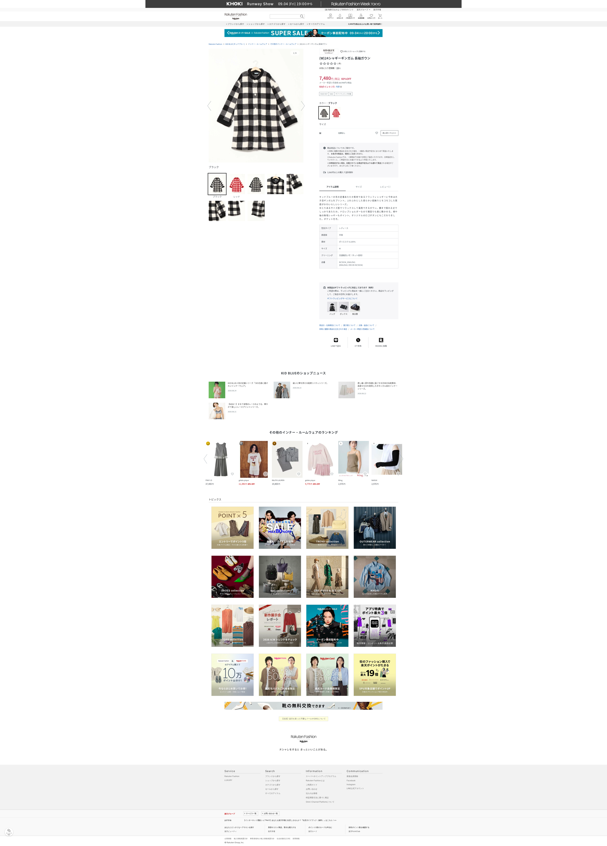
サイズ (359, 186)
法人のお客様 (311, 793)
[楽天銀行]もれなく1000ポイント (339, 9)
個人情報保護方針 (241, 838)
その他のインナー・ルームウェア (283, 44)
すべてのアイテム (272, 793)
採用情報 (296, 838)
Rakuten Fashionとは (315, 780)
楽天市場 (377, 9)
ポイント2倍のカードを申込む (320, 827)
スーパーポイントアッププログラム (321, 776)
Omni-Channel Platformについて (320, 802)
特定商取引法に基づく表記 (317, 797)
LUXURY (228, 780)
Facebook (351, 780)
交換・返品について (366, 325)
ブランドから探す (272, 776)
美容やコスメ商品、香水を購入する (282, 827)
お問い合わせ (311, 789)
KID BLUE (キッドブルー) (235, 44)
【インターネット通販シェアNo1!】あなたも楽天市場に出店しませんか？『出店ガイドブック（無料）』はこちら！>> (289, 820)
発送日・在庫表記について (329, 325)
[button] (256, 106)
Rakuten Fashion (215, 44)
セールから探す (272, 789)
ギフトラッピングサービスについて (342, 298)
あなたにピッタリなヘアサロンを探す (239, 827)
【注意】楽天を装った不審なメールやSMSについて (304, 718)
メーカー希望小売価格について (362, 329)
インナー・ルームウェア (257, 44)
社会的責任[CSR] (283, 838)
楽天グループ (362, 9)
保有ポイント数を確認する (359, 827)
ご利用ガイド (311, 785)
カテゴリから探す (272, 785)
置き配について (349, 325)
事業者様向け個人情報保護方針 (262, 838)
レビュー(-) (385, 186)
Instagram (351, 784)
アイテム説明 (332, 186)
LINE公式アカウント (355, 788)
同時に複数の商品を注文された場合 (333, 329)
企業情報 (227, 838)
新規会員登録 (352, 776)
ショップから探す (272, 780)
